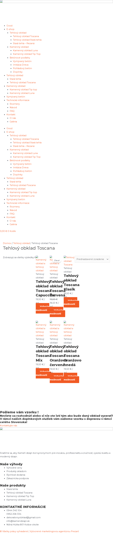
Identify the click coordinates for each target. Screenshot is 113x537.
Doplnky (18, 72)
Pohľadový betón (22, 68)
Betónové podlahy (20, 57)
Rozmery (15, 104)
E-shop (10, 29)
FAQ (12, 111)
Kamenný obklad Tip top (23, 89)
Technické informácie (17, 100)
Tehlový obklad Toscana (26, 36)
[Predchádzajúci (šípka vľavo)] (5, 272)
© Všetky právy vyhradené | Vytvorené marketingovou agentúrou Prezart (39, 531)
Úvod (9, 25)
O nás (13, 118)
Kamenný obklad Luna (25, 50)
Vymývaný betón (22, 61)
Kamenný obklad (19, 47)
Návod (13, 107)
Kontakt (10, 114)
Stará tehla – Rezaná (23, 43)
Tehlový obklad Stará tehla (27, 40)
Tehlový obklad (18, 32)
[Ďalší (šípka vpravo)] (108, 272)
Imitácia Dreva (20, 64)
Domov (7, 243)
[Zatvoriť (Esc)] (103, 3)
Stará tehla (15, 79)
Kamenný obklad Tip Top (27, 54)
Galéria (13, 121)
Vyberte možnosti (42, 308)
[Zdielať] (97, 3)
